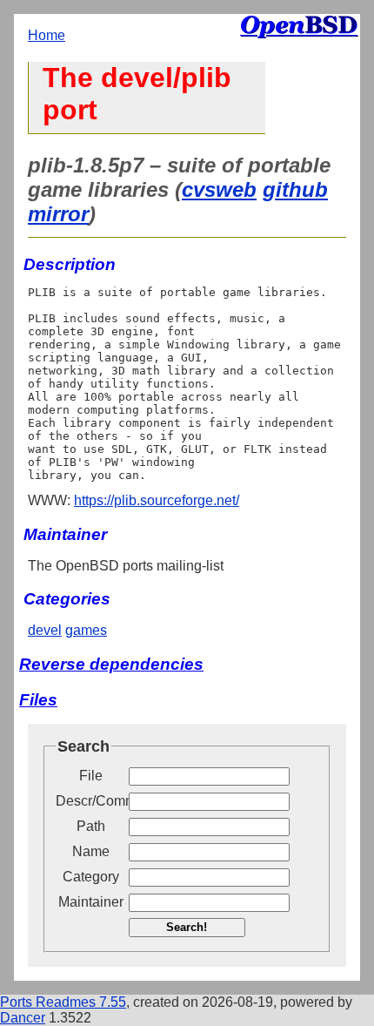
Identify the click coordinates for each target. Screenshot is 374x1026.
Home (46, 35)
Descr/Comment (90, 800)
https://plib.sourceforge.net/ (156, 500)
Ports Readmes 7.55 (63, 1002)
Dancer (22, 1017)
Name (91, 851)
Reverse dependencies (111, 664)
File (91, 775)
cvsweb (219, 189)
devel (45, 630)
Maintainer (91, 901)
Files (38, 700)
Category (91, 876)
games (86, 630)
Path (91, 826)
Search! (186, 927)
